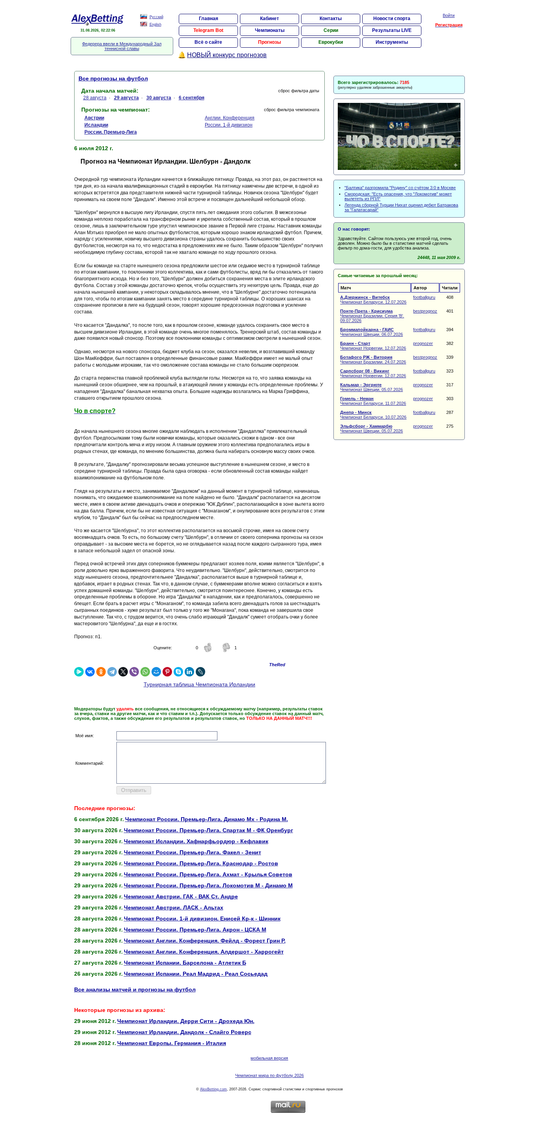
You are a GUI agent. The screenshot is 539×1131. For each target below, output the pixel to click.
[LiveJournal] (200, 671)
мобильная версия (269, 1058)
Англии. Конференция (230, 118)
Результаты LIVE (392, 30)
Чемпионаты (269, 30)
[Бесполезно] (226, 650)
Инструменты (392, 42)
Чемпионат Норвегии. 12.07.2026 (373, 345)
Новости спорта (391, 18)
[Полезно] (208, 650)
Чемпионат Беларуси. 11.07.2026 (373, 401)
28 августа (95, 98)
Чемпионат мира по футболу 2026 (269, 1075)
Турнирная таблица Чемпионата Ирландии (199, 684)
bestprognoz (425, 311)
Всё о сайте (208, 42)
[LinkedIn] (189, 671)
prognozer (423, 343)
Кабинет (269, 18)
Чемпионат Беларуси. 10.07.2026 (373, 414)
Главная (208, 18)
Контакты (331, 18)
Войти (449, 15)
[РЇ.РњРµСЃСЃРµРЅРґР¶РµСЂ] (79, 671)
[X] (123, 671)
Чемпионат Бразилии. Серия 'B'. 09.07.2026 (372, 316)
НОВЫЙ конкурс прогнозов (227, 55)
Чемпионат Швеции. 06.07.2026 (371, 332)
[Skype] (178, 671)
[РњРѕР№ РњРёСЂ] (156, 671)
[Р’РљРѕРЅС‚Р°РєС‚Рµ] (90, 671)
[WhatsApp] (145, 671)
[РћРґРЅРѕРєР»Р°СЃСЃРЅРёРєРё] (101, 671)
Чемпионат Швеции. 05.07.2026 (371, 387)
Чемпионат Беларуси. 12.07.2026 (373, 299)
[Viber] (134, 671)
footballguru (424, 297)
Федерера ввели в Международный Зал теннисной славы (121, 46)
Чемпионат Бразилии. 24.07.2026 (373, 359)
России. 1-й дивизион (229, 125)
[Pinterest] (167, 671)
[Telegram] (112, 671)
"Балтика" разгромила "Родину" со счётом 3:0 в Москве (400, 187)
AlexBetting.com (213, 1089)
